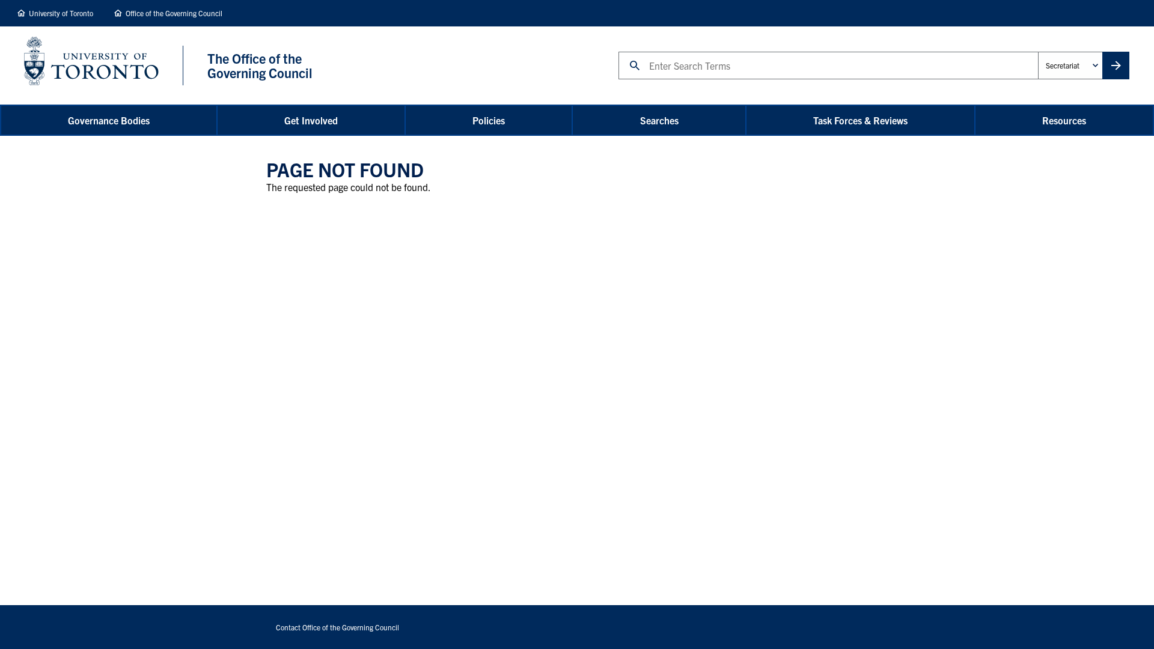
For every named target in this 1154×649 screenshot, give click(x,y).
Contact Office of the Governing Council (337, 627)
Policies (488, 120)
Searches (659, 120)
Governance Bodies (109, 120)
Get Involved (311, 120)
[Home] (103, 65)
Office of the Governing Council (174, 12)
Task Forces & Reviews (860, 120)
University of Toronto (61, 12)
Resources (1064, 120)
